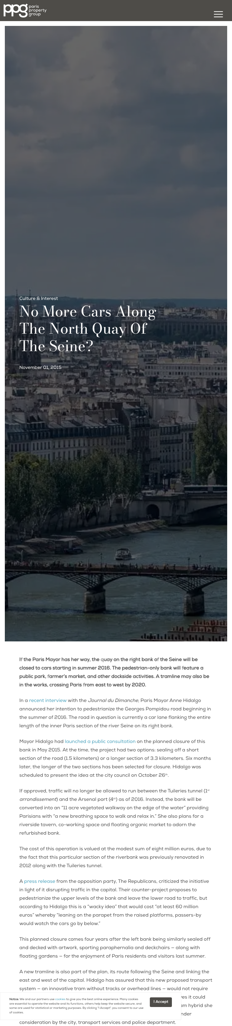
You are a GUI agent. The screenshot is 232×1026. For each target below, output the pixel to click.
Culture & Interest (38, 299)
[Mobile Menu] (217, 15)
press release (39, 882)
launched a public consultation (100, 742)
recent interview (47, 701)
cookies (60, 999)
